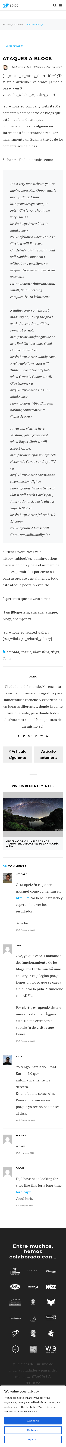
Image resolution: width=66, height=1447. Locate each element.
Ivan (18, 945)
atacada (13, 651)
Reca (19, 1056)
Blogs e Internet (15, 24)
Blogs (55, 651)
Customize (33, 1430)
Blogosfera (41, 651)
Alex (33, 676)
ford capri (24, 1192)
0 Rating (38, 66)
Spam (7, 658)
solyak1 (21, 1135)
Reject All (33, 1439)
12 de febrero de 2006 (21, 66)
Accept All (33, 1420)
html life (23, 898)
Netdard (21, 874)
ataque (26, 651)
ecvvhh (21, 1168)
